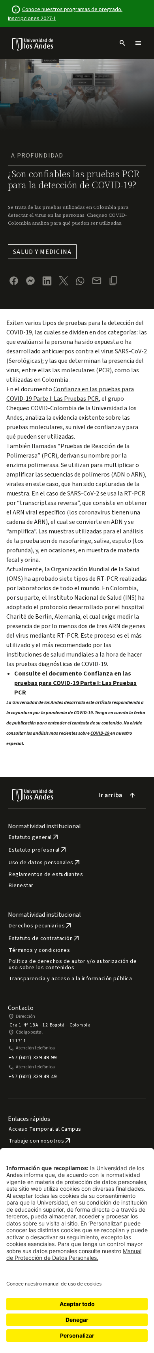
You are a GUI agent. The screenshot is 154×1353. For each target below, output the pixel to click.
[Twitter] (63, 281)
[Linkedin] (47, 281)
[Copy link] (113, 281)
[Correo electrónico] (97, 281)
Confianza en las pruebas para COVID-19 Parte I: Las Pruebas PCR (75, 683)
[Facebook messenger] (30, 281)
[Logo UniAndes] (33, 44)
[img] (33, 44)
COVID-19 (100, 733)
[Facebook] (14, 281)
